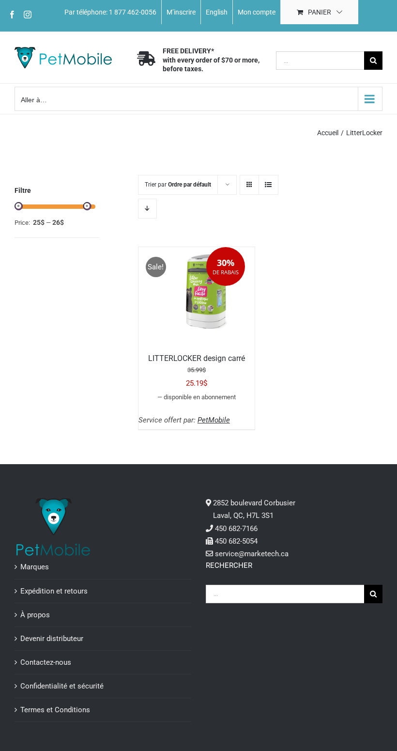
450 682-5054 (236, 541)
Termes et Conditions (55, 709)
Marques (34, 567)
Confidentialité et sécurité (62, 686)
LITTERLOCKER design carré (196, 358)
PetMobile (214, 420)
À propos (35, 614)
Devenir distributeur (51, 638)
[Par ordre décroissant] (147, 209)
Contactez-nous (45, 662)
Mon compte (256, 12)
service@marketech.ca (252, 553)
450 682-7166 (236, 528)
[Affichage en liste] (268, 184)
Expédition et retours (54, 591)
